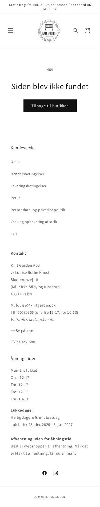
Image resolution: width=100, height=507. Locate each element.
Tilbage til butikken (50, 105)
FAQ (14, 234)
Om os (16, 161)
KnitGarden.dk (55, 497)
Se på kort (25, 330)
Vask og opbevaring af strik (34, 221)
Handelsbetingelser (28, 173)
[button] (11, 30)
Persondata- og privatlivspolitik (38, 209)
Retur (15, 197)
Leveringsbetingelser (29, 185)
